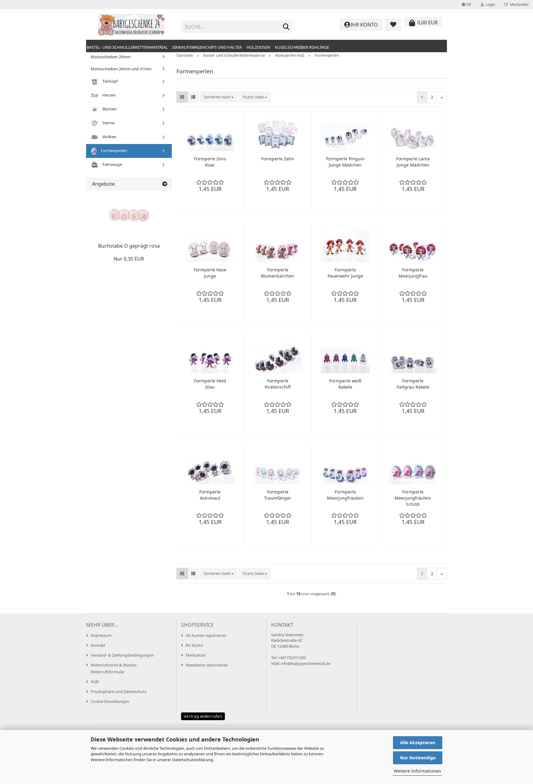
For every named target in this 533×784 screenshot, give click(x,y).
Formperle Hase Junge (210, 273)
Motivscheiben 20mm (110, 57)
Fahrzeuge (111, 164)
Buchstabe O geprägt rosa (129, 245)
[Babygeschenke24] (131, 24)
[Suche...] (286, 27)
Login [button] (489, 4)
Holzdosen (258, 47)
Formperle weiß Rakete (345, 384)
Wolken (108, 136)
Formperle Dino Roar (210, 162)
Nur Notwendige (418, 758)
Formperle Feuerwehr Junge (345, 273)
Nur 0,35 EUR (129, 258)
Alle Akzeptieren (417, 742)
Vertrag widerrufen (203, 716)
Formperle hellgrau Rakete (413, 384)
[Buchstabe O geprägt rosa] (129, 215)
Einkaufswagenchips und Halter (207, 47)
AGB (94, 681)
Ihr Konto (194, 645)
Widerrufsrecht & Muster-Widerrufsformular (114, 668)
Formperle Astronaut (210, 495)
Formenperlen (113, 150)
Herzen (108, 95)
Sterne (107, 123)
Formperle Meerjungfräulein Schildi (413, 498)
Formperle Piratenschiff (278, 384)
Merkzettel (518, 4)
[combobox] (219, 97)
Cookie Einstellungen (110, 701)
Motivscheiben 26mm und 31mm (121, 69)
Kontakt (98, 645)
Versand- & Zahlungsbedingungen (122, 655)
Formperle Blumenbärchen (277, 273)
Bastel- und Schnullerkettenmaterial (127, 47)
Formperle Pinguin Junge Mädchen (345, 162)
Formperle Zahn (277, 159)
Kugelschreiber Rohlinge (302, 47)
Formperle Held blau (210, 384)
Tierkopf (109, 81)
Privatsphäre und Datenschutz (119, 691)
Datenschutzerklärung (192, 759)
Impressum (101, 635)
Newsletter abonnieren (207, 665)
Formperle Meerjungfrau (413, 273)
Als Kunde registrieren (206, 635)
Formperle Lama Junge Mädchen (413, 162)
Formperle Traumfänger (277, 495)
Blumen (109, 109)
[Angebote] (164, 184)
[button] (466, 4)
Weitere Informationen (417, 771)
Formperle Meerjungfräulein (345, 495)
